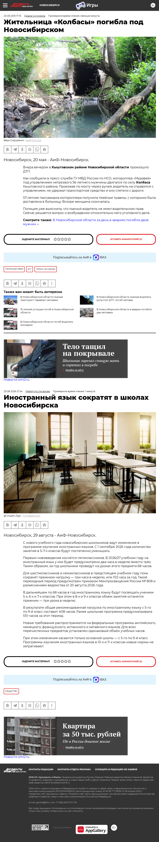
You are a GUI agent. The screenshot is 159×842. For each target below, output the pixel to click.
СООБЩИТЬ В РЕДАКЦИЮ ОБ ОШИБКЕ (116, 769)
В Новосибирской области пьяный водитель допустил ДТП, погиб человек (124, 298)
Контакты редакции (41, 769)
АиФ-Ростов (33, 140)
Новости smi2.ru (16, 379)
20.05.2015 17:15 (12, 15)
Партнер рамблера (62, 827)
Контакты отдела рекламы (74, 769)
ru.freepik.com (31, 515)
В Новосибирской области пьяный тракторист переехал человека (41, 298)
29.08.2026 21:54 (13, 391)
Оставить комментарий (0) (126, 239)
